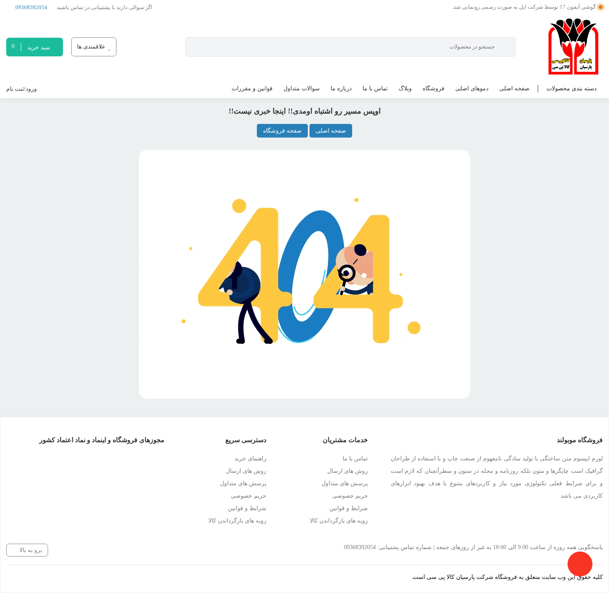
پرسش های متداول (344, 483)
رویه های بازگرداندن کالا (339, 521)
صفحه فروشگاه (282, 131)
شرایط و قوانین (348, 508)
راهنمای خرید (250, 458)
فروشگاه (434, 88)
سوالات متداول (301, 88)
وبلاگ (405, 88)
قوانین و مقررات (252, 88)
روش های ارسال (347, 471)
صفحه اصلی (514, 88)
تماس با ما (375, 88)
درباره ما (341, 88)
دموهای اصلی (471, 88)
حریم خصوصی (350, 496)
